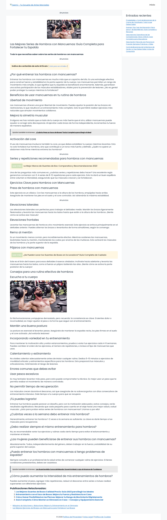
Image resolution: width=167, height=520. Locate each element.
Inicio (152, 4)
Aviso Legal (88, 517)
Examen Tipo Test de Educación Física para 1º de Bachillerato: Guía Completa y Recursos (141, 29)
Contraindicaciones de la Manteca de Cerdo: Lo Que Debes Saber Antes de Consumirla (140, 49)
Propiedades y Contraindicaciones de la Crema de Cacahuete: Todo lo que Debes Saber (141, 22)
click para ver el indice (58, 66)
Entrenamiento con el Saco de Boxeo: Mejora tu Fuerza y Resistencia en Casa (54, 494)
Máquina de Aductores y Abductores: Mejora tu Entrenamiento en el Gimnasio (45, 505)
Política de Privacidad (72, 517)
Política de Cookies (102, 517)
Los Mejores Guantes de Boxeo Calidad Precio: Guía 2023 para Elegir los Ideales (55, 491)
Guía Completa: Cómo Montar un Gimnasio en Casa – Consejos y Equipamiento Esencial (59, 499)
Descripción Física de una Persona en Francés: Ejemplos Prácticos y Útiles (140, 43)
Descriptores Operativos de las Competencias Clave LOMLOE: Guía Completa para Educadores (139, 37)
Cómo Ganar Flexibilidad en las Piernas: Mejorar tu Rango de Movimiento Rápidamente (59, 497)
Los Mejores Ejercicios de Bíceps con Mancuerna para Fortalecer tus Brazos (44, 508)
